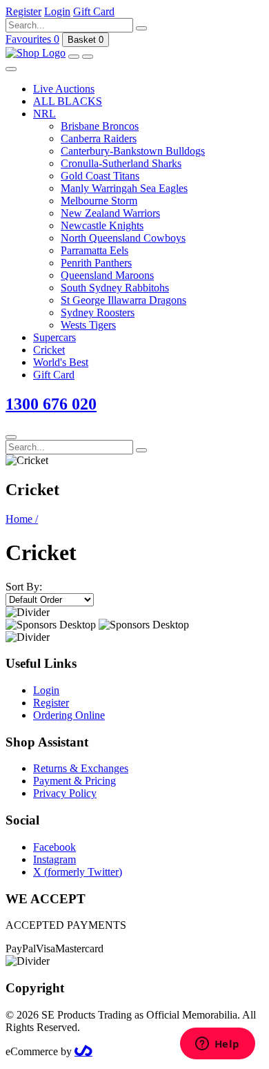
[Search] (141, 28)
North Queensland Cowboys (123, 238)
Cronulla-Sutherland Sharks (121, 163)
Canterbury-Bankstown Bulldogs (133, 151)
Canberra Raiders (99, 138)
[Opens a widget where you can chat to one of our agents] (217, 1045)
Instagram (54, 859)
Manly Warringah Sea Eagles (124, 188)
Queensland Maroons (107, 275)
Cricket (49, 350)
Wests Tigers (88, 325)
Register (51, 703)
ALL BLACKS (67, 101)
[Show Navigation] (87, 57)
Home (22, 519)
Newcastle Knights (102, 225)
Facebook (54, 847)
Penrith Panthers (96, 263)
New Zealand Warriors (110, 213)
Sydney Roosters (97, 312)
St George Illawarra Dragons (123, 300)
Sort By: (24, 587)
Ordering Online (69, 715)
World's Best (60, 362)
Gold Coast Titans (100, 176)
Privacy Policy (65, 793)
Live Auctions (63, 89)
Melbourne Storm (99, 200)
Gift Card (53, 375)
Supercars (54, 337)
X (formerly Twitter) (77, 872)
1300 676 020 (51, 404)
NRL (44, 113)
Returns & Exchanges (80, 768)
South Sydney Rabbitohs (115, 287)
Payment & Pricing (74, 781)
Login (46, 690)
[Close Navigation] (11, 69)
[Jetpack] (83, 1051)
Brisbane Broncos (100, 126)
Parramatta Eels (94, 250)
